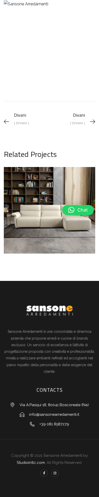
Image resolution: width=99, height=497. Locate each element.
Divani (62, 67)
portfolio (40, 67)
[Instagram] (55, 473)
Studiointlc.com (31, 462)
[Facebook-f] (44, 473)
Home (17, 67)
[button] (78, 210)
